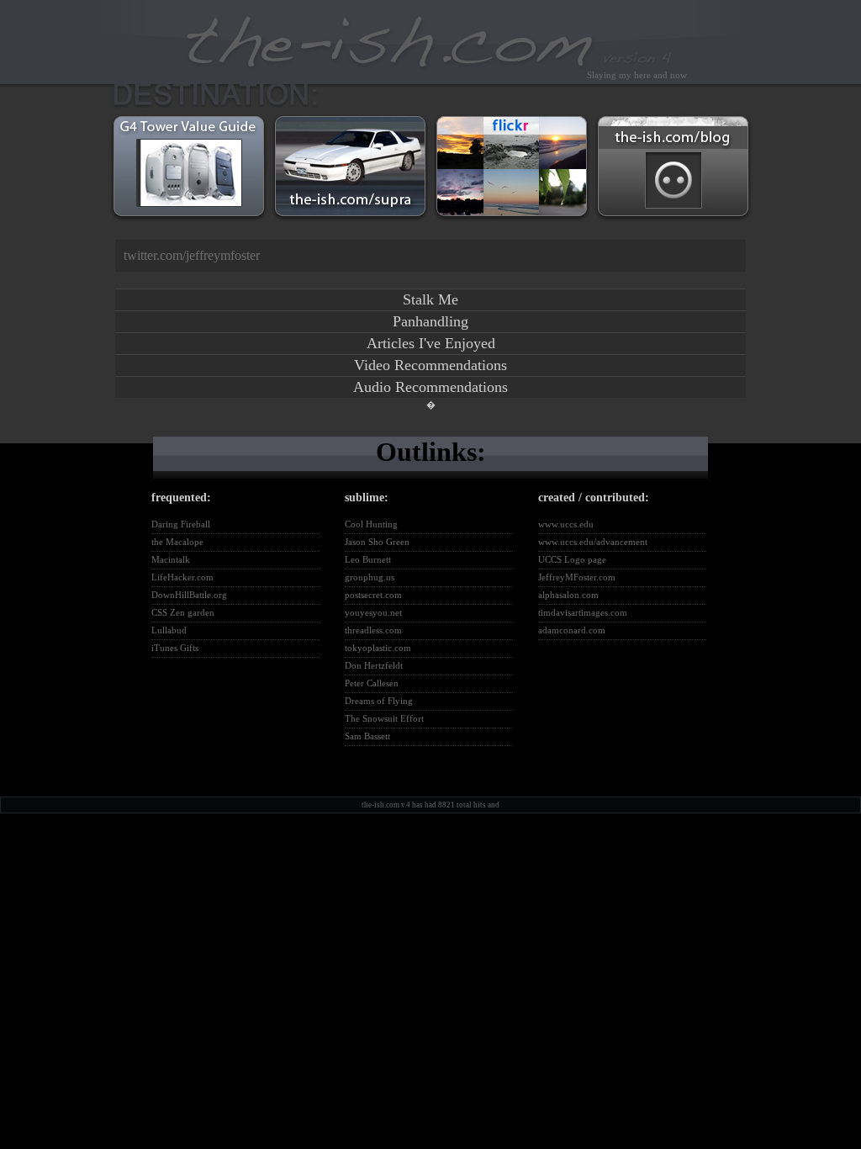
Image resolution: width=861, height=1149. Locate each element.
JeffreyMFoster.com (576, 577)
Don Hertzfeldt (374, 665)
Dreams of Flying (379, 701)
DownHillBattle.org (189, 595)
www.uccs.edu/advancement (592, 542)
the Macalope (177, 542)
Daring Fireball (180, 524)
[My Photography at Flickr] (511, 222)
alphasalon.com (568, 595)
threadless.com (373, 630)
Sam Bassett (367, 736)
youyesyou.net (373, 612)
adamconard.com (571, 630)
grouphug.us (369, 577)
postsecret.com (373, 595)
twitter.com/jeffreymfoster (192, 255)
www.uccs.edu (566, 524)
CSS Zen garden (182, 612)
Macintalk (170, 559)
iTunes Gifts (174, 648)
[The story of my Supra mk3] (350, 222)
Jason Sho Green (377, 542)
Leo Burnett (368, 559)
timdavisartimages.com (582, 612)
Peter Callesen (372, 683)
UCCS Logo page (572, 559)
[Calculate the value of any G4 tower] (188, 222)
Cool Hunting (371, 524)
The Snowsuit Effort (384, 718)
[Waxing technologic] (673, 222)
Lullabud (169, 630)
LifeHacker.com (182, 577)
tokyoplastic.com (378, 648)
